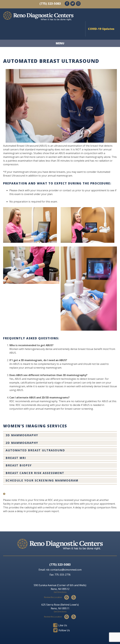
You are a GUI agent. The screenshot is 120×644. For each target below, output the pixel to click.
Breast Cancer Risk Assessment (35, 473)
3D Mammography (22, 435)
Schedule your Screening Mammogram (42, 480)
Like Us (62, 625)
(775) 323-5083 (50, 3)
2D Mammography (22, 443)
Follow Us (64, 630)
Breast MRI (16, 458)
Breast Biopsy (19, 465)
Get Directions (60, 592)
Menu (60, 43)
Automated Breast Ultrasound (35, 450)
